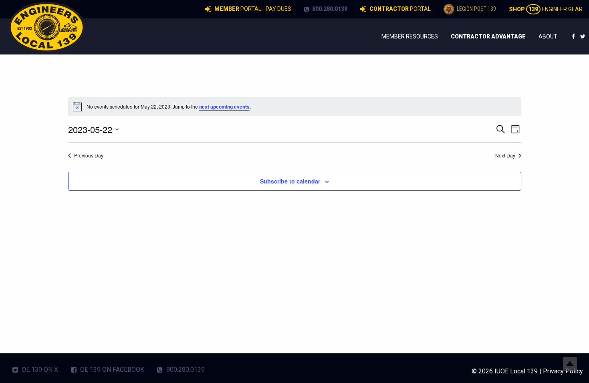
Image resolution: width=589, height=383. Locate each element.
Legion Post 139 (476, 9)
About (548, 36)
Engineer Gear (546, 9)
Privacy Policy (563, 371)
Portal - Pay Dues (252, 9)
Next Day (505, 155)
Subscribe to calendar (290, 181)
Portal (400, 9)
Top (570, 364)
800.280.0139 (329, 9)
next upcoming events (224, 106)
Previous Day (88, 155)
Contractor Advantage (488, 36)
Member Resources (409, 36)
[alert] (294, 106)
